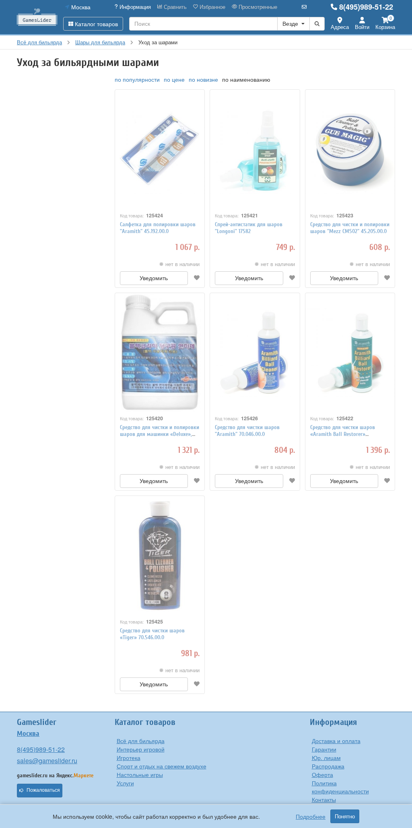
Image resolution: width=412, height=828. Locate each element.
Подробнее (310, 816)
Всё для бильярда (141, 741)
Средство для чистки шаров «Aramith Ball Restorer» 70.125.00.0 (342, 434)
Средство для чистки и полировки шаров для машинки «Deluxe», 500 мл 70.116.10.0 (159, 434)
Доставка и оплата (336, 741)
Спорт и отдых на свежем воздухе (161, 766)
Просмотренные (257, 6)
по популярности (137, 79)
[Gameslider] (37, 17)
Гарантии (324, 749)
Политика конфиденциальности (340, 787)
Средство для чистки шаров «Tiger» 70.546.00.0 (152, 634)
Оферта (322, 774)
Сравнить (174, 6)
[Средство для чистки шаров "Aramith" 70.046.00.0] (255, 353)
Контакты (324, 799)
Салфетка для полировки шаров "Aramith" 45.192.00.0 (158, 228)
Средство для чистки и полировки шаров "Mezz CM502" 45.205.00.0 (349, 228)
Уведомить (154, 278)
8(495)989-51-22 (366, 7)
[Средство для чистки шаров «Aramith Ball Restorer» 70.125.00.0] (350, 353)
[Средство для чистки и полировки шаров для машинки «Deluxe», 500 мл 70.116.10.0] (160, 353)
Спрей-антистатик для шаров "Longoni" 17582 (248, 228)
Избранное (211, 6)
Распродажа (328, 766)
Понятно (345, 816)
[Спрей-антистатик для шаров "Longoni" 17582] (255, 149)
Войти (362, 27)
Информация (134, 6)
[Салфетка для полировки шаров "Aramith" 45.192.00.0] (160, 149)
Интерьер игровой (141, 749)
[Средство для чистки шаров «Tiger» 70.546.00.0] (160, 555)
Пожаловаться (43, 790)
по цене (174, 79)
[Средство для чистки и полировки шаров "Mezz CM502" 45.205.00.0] (350, 149)
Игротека (128, 758)
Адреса (340, 27)
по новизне (203, 79)
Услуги (125, 783)
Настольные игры (140, 774)
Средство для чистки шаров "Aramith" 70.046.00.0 (247, 431)
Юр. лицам (326, 758)
